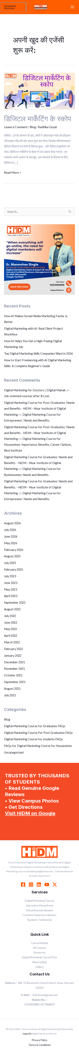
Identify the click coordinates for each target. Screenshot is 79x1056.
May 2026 (10, 543)
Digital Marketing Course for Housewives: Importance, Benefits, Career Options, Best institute (38, 444)
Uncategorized (13, 752)
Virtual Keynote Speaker (39, 910)
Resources (40, 952)
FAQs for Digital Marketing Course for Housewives (38, 746)
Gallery (39, 967)
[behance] (55, 884)
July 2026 (10, 530)
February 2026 (13, 549)
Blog (33, 127)
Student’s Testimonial (39, 919)
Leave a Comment (16, 127)
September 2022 (15, 602)
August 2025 (12, 556)
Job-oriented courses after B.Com (26, 396)
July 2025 (10, 563)
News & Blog (39, 962)
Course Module (39, 943)
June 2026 (10, 536)
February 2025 (13, 569)
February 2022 (13, 649)
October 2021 (13, 675)
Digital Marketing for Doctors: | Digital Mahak (34, 390)
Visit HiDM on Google (30, 813)
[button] (13, 7)
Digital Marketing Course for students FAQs (33, 739)
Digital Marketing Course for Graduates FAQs (34, 726)
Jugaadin (27, 1033)
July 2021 (10, 695)
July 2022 (10, 616)
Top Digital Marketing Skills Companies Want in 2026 (38, 353)
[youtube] (47, 884)
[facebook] (23, 884)
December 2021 (14, 662)
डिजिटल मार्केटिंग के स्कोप (37, 118)
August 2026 (12, 523)
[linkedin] (39, 884)
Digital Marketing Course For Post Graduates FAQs (38, 732)
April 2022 (10, 635)
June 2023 (10, 583)
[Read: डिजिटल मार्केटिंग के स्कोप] (39, 90)
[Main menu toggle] (72, 7)
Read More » (12, 172)
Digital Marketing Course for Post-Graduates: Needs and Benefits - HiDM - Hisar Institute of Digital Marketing (39, 408)
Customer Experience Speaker (39, 915)
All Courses (39, 947)
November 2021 (14, 668)
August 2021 (12, 688)
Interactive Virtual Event (39, 905)
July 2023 (10, 576)
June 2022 (10, 622)
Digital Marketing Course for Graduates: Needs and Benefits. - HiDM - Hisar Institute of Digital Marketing (38, 462)
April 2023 (10, 596)
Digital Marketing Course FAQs (39, 957)
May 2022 (10, 629)
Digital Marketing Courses (39, 900)
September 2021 (15, 682)
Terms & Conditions (39, 1045)
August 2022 (12, 609)
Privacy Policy (39, 1040)
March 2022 (12, 642)
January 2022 (12, 655)
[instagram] (31, 884)
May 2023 (10, 589)
